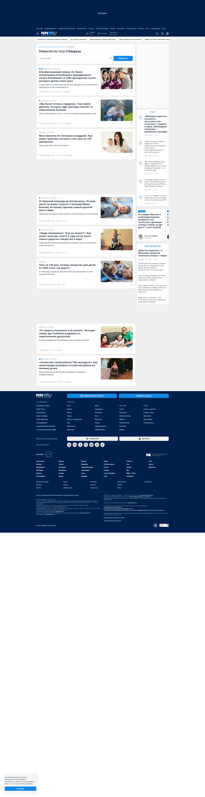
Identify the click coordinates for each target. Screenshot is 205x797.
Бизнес (69, 409)
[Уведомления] (162, 34)
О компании (40, 412)
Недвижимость (50, 28)
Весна (69, 412)
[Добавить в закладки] (131, 91)
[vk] (75, 445)
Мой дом (98, 419)
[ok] (80, 445)
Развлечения (124, 423)
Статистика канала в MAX (46, 430)
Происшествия (125, 416)
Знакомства (81, 28)
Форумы (39, 28)
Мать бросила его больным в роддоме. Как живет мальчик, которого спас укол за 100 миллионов (65, 138)
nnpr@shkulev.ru (132, 503)
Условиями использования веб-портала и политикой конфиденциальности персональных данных (134, 510)
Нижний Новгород (46, 47)
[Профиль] (167, 34)
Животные (71, 426)
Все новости (60, 47)
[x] (97, 445)
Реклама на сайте (43, 406)
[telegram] (69, 445)
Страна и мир (149, 412)
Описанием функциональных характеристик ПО (118, 509)
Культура (98, 412)
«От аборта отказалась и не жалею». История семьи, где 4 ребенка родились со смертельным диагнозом (67, 333)
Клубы (141, 28)
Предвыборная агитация (45, 426)
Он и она (122, 406)
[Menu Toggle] (37, 34)
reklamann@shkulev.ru (146, 495)
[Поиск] (157, 34)
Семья (121, 430)
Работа (122, 419)
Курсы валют (131, 28)
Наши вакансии (42, 419)
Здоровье (70, 430)
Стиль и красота (150, 409)
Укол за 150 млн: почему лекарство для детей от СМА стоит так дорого (67, 266)
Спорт (146, 406)
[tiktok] (102, 445)
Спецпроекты (149, 423)
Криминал (99, 409)
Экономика (148, 419)
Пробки (102, 34)
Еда (68, 423)
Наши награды (41, 416)
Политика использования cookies (114, 518)
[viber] (86, 445)
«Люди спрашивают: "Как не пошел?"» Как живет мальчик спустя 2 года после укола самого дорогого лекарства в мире (65, 236)
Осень (121, 409)
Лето (97, 416)
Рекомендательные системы (112, 521)
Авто (69, 406)
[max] (91, 445)
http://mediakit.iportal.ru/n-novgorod (140, 497)
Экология (147, 416)
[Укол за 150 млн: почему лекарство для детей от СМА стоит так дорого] (117, 271)
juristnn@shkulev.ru (84, 513)
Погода (91, 28)
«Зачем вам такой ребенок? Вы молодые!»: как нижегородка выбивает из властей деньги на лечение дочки (68, 365)
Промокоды (155, 28)
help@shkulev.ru (50, 514)
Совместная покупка (66, 28)
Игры (147, 28)
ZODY (164, 28)
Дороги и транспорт (74, 419)
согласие (12, 784)
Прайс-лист (40, 409)
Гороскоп (121, 28)
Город (69, 416)
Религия (122, 426)
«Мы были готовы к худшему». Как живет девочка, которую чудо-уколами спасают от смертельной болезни (66, 106)
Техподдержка (41, 423)
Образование (100, 430)
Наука (97, 423)
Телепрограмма (102, 28)
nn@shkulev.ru (59, 511)
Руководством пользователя (113, 507)
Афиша (112, 28)
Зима (97, 406)
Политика (123, 412)
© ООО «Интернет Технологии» (46, 525)
